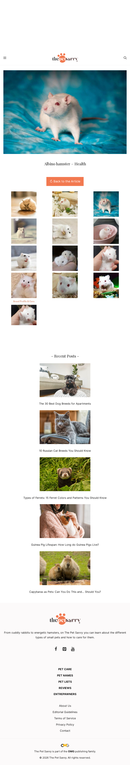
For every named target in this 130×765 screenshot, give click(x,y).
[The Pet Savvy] (65, 58)
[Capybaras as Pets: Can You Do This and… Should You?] (65, 569)
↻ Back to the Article (65, 181)
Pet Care (65, 669)
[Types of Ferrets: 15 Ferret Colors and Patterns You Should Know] (65, 475)
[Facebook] (55, 649)
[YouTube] (72, 649)
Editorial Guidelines (65, 712)
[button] (125, 58)
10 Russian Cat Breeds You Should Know (65, 450)
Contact (65, 730)
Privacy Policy (65, 724)
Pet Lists (65, 681)
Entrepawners (65, 694)
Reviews (65, 688)
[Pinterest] (64, 649)
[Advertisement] (65, 25)
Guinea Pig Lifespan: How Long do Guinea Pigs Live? (65, 544)
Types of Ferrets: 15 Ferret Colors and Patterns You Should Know (65, 497)
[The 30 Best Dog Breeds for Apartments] (65, 381)
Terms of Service (65, 718)
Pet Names (65, 675)
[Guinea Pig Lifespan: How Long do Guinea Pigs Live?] (65, 522)
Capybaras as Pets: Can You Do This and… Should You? (65, 591)
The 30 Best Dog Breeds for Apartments (65, 403)
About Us (65, 705)
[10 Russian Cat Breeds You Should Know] (65, 428)
